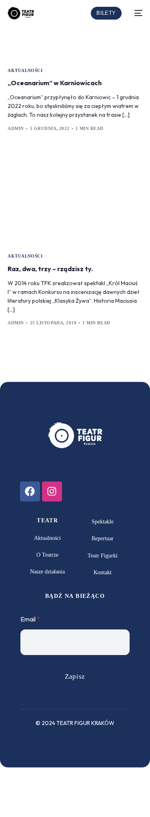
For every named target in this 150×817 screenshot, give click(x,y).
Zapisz (75, 676)
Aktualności (25, 70)
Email (30, 619)
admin (16, 128)
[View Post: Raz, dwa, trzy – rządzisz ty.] (75, 202)
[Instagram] (52, 491)
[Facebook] (30, 491)
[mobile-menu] (136, 13)
